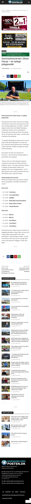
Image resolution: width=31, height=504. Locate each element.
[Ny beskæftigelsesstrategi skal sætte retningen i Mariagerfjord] (6, 285)
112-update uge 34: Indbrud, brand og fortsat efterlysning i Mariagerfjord (19, 356)
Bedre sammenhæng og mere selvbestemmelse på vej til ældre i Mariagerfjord (19, 380)
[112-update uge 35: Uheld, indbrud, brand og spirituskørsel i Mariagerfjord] (6, 293)
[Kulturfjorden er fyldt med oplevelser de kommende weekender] (6, 316)
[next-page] (5, 403)
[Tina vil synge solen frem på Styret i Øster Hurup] (6, 309)
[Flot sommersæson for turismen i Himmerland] (6, 301)
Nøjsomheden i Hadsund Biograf (19, 441)
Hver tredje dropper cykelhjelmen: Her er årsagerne (24, 269)
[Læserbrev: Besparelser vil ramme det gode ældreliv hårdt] (6, 325)
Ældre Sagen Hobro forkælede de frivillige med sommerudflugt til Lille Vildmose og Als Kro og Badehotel (20, 340)
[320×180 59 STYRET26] (14, 47)
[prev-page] (3, 403)
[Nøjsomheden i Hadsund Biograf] (6, 444)
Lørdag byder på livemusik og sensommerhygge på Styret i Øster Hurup (20, 372)
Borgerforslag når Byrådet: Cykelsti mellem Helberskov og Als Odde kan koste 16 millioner (20, 364)
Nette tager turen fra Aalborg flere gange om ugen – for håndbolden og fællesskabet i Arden (19, 418)
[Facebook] (8, 76)
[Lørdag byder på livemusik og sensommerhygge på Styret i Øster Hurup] (6, 373)
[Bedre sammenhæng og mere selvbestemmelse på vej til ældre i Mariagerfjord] (6, 381)
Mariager (4, 302)
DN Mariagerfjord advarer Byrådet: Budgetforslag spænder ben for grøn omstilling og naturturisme (19, 332)
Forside (3, 10)
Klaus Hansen (6, 68)
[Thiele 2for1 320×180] (14, 30)
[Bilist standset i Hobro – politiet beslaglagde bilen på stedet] (6, 427)
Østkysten (8, 10)
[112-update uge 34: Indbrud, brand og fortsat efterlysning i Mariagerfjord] (6, 356)
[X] (11, 76)
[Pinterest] (15, 76)
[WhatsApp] (19, 76)
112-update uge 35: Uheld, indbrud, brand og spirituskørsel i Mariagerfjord (20, 292)
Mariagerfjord (5, 287)
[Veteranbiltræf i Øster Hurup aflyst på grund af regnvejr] (6, 349)
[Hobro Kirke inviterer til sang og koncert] (6, 435)
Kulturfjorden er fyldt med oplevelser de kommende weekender (17, 316)
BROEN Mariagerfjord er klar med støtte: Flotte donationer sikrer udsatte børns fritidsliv (19, 388)
